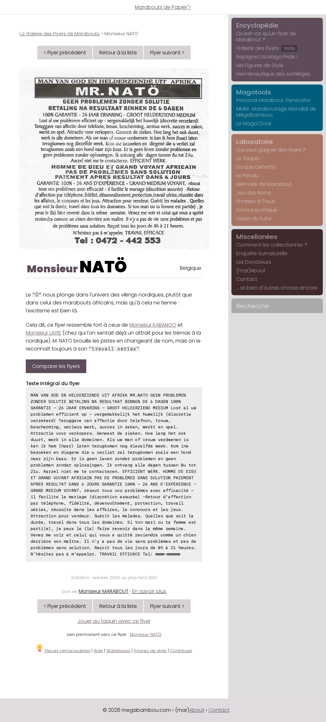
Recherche (252, 306)
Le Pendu (247, 175)
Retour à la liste (118, 52)
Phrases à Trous (255, 201)
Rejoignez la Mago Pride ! (267, 56)
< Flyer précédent (65, 52)
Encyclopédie (257, 25)
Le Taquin (248, 158)
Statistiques (118, 651)
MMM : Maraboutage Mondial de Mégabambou (276, 112)
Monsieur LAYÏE (43, 333)
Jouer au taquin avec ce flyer (114, 621)
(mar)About (251, 270)
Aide (98, 651)
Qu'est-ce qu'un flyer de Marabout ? (266, 36)
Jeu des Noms (253, 192)
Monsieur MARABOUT (104, 591)
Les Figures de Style (259, 65)
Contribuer (181, 651)
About (196, 710)
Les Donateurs (253, 262)
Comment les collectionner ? (271, 245)
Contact (246, 279)
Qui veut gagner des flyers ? (271, 149)
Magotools (253, 92)
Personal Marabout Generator (273, 100)
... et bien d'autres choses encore (277, 287)
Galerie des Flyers (265, 48)
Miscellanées (256, 236)
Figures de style (150, 651)
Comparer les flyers (56, 366)
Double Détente (255, 167)
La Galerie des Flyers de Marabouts (59, 34)
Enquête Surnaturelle (261, 253)
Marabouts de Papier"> (163, 7)
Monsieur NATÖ (145, 634)
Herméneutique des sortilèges (273, 74)
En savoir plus (149, 591)
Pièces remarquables (67, 651)
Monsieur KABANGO (152, 325)
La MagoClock (253, 123)
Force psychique (256, 210)
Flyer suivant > (167, 52)
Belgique (190, 268)
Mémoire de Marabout (264, 184)
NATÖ (103, 266)
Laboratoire (254, 141)
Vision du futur (254, 218)
